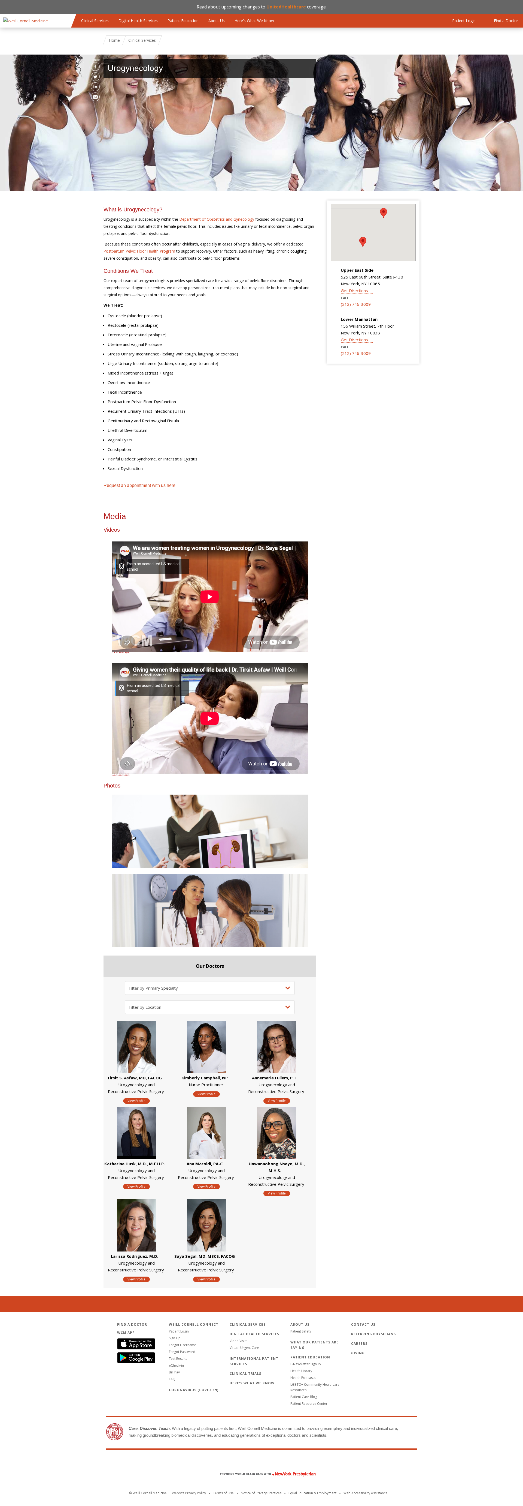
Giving (358, 1353)
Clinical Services (95, 20)
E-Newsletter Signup (305, 1364)
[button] (383, 213)
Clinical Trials (245, 1373)
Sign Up (175, 1338)
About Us (216, 20)
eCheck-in (176, 1365)
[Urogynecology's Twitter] (95, 76)
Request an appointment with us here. (140, 485)
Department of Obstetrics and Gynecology (216, 219)
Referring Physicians (373, 1334)
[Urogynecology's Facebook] (95, 66)
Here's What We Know (254, 20)
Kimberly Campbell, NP (204, 1077)
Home (114, 40)
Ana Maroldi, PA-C (205, 1163)
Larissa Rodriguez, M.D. (134, 1256)
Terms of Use (223, 1493)
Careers (359, 1343)
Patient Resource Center (308, 1403)
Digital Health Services (138, 20)
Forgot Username (182, 1345)
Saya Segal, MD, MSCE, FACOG (204, 1256)
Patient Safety (300, 1331)
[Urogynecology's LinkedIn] (95, 86)
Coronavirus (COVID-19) (193, 1390)
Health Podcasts (302, 1377)
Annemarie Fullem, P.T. (274, 1077)
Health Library (301, 1371)
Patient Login (179, 1331)
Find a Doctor (132, 1324)
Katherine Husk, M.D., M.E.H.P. (134, 1163)
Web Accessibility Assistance (365, 1493)
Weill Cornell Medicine (261, 1462)
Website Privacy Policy (189, 1493)
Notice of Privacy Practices (261, 1493)
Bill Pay (174, 1372)
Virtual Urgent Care (244, 1347)
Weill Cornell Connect (193, 1324)
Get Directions (354, 290)
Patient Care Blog (303, 1396)
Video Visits (238, 1341)
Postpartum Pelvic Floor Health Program (139, 251)
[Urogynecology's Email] (95, 96)
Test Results (178, 1358)
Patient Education (183, 20)
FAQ (172, 1379)
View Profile (136, 1100)
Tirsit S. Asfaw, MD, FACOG (134, 1077)
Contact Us (363, 1324)
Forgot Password (182, 1351)
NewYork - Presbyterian (264, 1474)
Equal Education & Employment (312, 1493)
